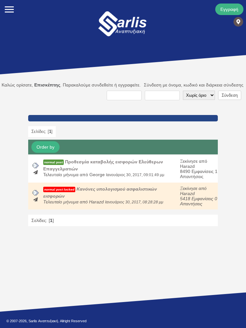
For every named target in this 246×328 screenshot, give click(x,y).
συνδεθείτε (102, 84)
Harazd (187, 166)
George (97, 174)
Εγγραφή (229, 9)
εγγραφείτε (128, 84)
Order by (45, 147)
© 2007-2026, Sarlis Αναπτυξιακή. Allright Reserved (46, 321)
